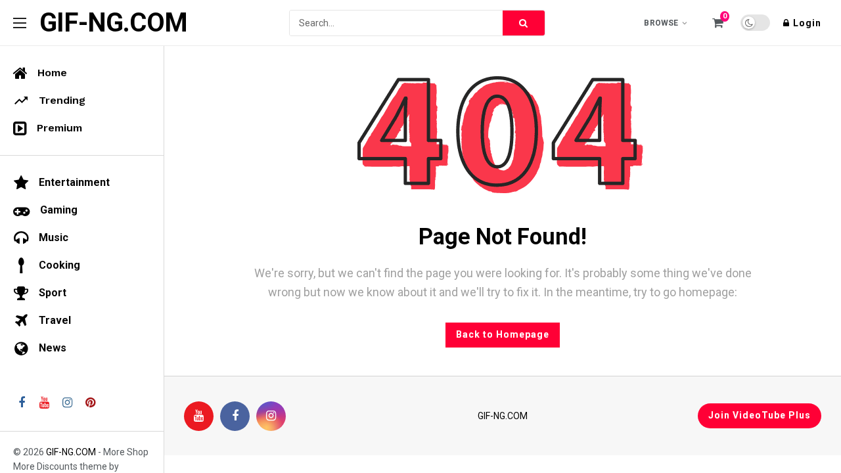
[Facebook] (235, 416)
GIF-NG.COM (113, 23)
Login (807, 23)
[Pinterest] (90, 403)
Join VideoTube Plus (759, 415)
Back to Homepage (502, 334)
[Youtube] (199, 416)
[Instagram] (271, 416)
